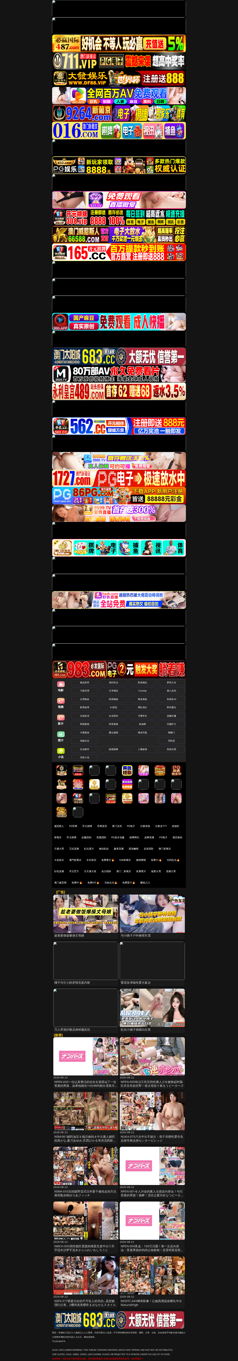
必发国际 (149, 848)
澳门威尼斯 (60, 882)
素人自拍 (171, 690)
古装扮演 (84, 715)
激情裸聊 (141, 860)
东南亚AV (171, 699)
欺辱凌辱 (84, 707)
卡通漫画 (84, 732)
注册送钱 (145, 826)
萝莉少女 (171, 682)
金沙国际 (106, 871)
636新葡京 (125, 860)
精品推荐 (84, 682)
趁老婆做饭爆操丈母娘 (69, 935)
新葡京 (58, 837)
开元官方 (74, 871)
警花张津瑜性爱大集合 (136, 982)
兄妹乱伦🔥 (110, 882)
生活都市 (84, 749)
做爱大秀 (156, 871)
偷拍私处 (104, 848)
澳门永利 (117, 826)
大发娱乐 (59, 860)
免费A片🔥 (93, 882)
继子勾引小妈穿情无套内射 (72, 982)
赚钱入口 (145, 882)
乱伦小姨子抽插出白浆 (136, 1029)
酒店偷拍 (177, 837)
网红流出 (142, 707)
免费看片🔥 (107, 860)
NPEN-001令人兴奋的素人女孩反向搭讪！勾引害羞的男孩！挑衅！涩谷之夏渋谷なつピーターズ (152, 1195)
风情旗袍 (84, 724)
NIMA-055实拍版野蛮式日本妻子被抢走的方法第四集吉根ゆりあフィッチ (85, 1193)
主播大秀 (59, 848)
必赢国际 (86, 837)
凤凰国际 (101, 837)
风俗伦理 (171, 749)
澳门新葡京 (165, 848)
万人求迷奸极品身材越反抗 (72, 1029)
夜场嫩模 (134, 848)
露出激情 (113, 732)
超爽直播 (149, 837)
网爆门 (171, 732)
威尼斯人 (59, 826)
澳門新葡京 (75, 860)
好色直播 (59, 871)
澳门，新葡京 (123, 871)
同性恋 (171, 740)
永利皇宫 (91, 860)
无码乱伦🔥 (173, 860)
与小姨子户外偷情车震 (136, 935)
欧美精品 (142, 682)
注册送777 (161, 826)
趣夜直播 (119, 848)
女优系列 (113, 715)
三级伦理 (84, 690)
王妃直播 (74, 848)
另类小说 (84, 757)
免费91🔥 (77, 882)
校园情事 (113, 749)
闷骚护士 (171, 724)
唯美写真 (142, 732)
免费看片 (141, 871)
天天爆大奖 (90, 871)
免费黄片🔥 (128, 882)
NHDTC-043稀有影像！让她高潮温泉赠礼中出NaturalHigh (151, 1303)
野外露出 (171, 707)
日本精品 (113, 690)
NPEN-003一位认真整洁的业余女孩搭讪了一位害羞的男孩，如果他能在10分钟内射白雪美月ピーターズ (85, 1085)
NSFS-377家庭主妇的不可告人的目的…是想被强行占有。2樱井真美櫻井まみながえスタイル (85, 1303)
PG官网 (73, 826)
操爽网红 (134, 837)
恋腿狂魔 (171, 715)
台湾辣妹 (84, 699)
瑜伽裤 (142, 724)
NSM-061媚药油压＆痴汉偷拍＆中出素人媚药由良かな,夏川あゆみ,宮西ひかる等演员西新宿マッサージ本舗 (85, 1140)
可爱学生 (142, 715)
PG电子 (131, 826)
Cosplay (142, 690)
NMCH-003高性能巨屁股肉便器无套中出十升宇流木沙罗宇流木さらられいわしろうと (84, 1248)
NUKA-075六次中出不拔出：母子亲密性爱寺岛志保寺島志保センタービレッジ (152, 1138)
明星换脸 (113, 724)
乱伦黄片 (89, 848)
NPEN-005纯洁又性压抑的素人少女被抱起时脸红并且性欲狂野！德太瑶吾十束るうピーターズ (152, 1084)
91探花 (113, 707)
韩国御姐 (113, 699)
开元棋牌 (87, 826)
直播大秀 (171, 871)
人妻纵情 (142, 749)
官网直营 (102, 826)
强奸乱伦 (113, 682)
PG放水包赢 (117, 837)
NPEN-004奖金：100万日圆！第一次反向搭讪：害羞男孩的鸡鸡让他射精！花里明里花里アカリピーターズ (152, 1250)
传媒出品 (84, 740)
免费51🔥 (156, 860)
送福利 (175, 826)
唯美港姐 (142, 699)
